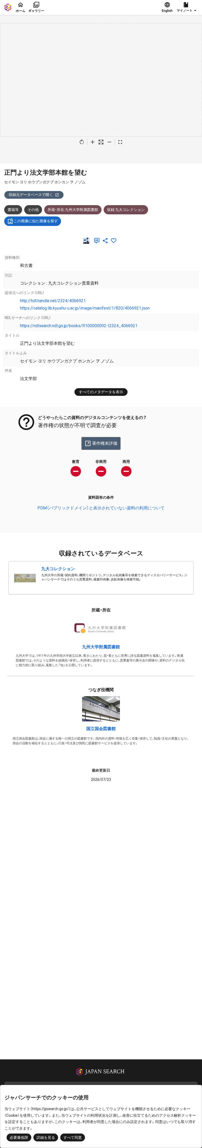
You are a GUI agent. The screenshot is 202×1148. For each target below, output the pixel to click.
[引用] (98, 240)
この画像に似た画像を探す (36, 221)
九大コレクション (58, 568)
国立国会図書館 (101, 728)
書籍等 (13, 210)
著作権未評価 (104, 443)
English (167, 11)
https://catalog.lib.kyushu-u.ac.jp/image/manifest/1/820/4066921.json (85, 308)
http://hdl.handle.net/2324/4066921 (53, 300)
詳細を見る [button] (46, 1137)
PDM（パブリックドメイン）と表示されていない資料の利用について (101, 507)
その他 (33, 210)
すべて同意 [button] (72, 1137)
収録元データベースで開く (31, 195)
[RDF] (87, 240)
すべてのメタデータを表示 (101, 392)
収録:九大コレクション (126, 210)
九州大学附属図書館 (101, 646)
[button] (187, 7)
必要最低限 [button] (19, 1137)
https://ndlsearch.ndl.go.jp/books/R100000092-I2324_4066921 (79, 325)
